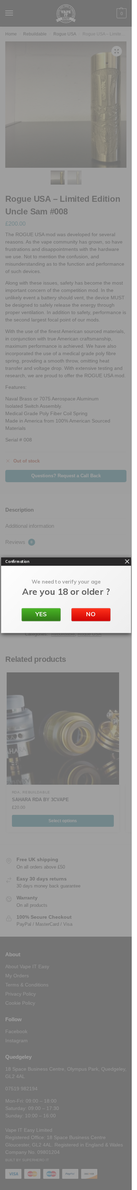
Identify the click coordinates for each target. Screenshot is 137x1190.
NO (91, 614)
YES (41, 614)
